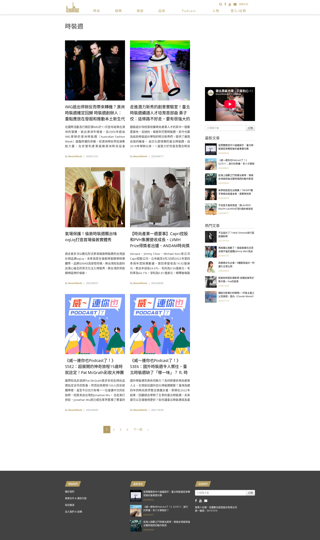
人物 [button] (215, 11)
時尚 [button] (96, 11)
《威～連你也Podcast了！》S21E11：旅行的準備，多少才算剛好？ (236, 164)
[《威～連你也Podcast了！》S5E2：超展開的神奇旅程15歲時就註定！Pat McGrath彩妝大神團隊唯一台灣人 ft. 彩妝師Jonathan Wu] (95, 323)
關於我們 (69, 491)
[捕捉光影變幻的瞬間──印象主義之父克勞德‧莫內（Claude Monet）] (211, 296)
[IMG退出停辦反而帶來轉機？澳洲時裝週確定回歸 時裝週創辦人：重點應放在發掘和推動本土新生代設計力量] (95, 70)
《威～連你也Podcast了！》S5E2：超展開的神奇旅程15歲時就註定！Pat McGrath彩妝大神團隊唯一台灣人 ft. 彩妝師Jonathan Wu (94, 372)
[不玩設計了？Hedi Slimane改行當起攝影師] (211, 236)
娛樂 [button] (118, 11)
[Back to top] (309, 529)
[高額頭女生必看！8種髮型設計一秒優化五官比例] (211, 266)
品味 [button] (161, 11)
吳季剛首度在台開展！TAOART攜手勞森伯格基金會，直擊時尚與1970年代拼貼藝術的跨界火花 (235, 194)
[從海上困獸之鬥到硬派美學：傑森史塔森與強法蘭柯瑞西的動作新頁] (211, 179)
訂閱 (250, 127)
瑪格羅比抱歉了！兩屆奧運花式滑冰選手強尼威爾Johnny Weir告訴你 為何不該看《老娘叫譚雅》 (235, 251)
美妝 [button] (140, 11)
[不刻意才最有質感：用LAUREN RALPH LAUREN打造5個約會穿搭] (211, 209)
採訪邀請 (69, 504)
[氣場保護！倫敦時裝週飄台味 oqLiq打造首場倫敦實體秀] (95, 197)
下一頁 (137, 430)
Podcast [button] (189, 11)
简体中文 (243, 4)
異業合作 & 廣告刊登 (76, 498)
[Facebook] (226, 4)
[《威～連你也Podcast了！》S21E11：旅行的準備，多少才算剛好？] (211, 164)
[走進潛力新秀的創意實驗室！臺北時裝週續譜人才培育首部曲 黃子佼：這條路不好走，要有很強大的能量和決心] (160, 70)
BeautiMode (75, 156)
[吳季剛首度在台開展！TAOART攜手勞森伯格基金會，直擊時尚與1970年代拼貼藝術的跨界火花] (211, 194)
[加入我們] (236, 4)
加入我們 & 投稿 (73, 511)
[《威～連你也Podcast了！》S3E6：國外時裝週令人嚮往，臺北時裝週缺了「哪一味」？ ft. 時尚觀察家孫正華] (160, 323)
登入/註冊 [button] (238, 11)
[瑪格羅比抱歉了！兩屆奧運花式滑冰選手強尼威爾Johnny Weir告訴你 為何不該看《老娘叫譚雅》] (211, 251)
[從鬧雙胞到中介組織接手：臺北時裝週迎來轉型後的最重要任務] (211, 149)
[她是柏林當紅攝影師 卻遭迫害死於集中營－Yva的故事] (211, 281)
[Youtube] (231, 4)
